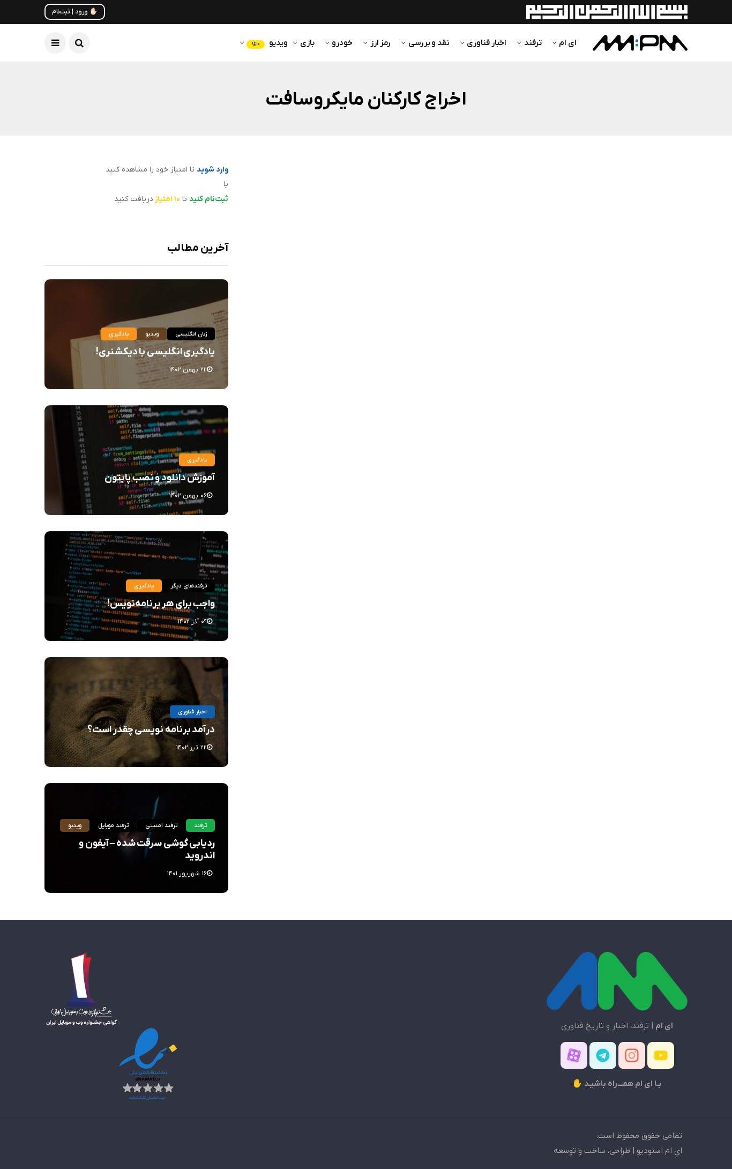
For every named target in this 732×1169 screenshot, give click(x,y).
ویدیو (270, 43)
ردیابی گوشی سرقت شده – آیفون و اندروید (147, 849)
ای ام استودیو (659, 1150)
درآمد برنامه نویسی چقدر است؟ (151, 730)
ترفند (533, 43)
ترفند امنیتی (161, 825)
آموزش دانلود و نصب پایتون (159, 478)
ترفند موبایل (113, 825)
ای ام (568, 43)
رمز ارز (380, 43)
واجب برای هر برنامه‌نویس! (161, 604)
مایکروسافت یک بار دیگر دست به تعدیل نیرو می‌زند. (589, 372)
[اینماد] (147, 1063)
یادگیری (119, 334)
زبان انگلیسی (191, 334)
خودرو (342, 43)
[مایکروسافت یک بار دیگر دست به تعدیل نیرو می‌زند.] (581, 281)
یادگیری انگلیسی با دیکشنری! (155, 352)
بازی (307, 43)
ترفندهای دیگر (188, 586)
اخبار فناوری (486, 43)
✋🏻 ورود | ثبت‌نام (75, 12)
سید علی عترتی (647, 402)
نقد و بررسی (429, 43)
